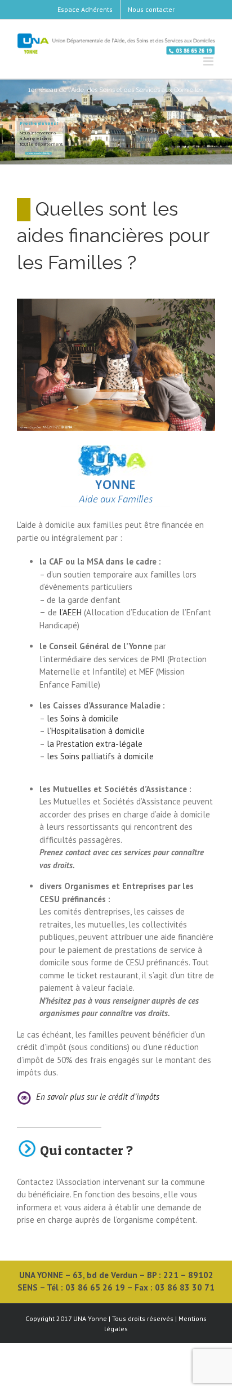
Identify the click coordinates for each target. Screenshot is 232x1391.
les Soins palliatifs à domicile (100, 756)
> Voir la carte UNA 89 (38, 153)
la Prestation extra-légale (94, 743)
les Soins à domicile (82, 718)
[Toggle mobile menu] (209, 61)
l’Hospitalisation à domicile (96, 730)
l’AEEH (70, 612)
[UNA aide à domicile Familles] (116, 303)
